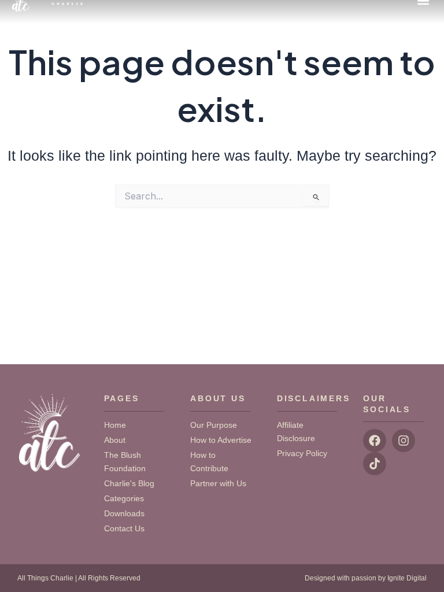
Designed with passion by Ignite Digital (366, 578)
